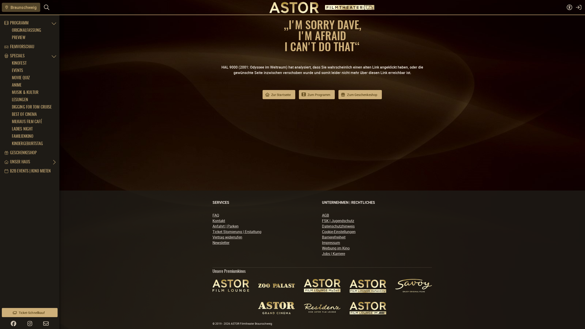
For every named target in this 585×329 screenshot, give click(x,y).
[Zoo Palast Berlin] (276, 285)
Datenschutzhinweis (338, 226)
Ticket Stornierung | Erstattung (237, 231)
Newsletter (221, 242)
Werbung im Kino (336, 248)
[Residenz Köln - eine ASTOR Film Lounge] (322, 308)
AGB (325, 215)
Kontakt (219, 220)
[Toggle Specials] (53, 56)
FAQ (216, 215)
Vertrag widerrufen (227, 237)
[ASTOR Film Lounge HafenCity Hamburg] (368, 285)
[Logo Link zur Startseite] (292, 7)
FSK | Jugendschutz (338, 220)
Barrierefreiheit (334, 237)
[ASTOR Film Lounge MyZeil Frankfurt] (322, 285)
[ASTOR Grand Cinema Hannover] (276, 308)
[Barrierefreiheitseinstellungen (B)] (569, 7)
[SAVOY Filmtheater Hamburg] (413, 285)
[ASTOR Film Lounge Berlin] (231, 285)
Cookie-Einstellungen (339, 231)
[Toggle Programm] (53, 23)
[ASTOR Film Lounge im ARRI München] (368, 308)
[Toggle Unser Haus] (53, 162)
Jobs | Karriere (333, 253)
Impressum (331, 242)
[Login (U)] (578, 7)
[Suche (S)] (46, 7)
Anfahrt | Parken (226, 226)
